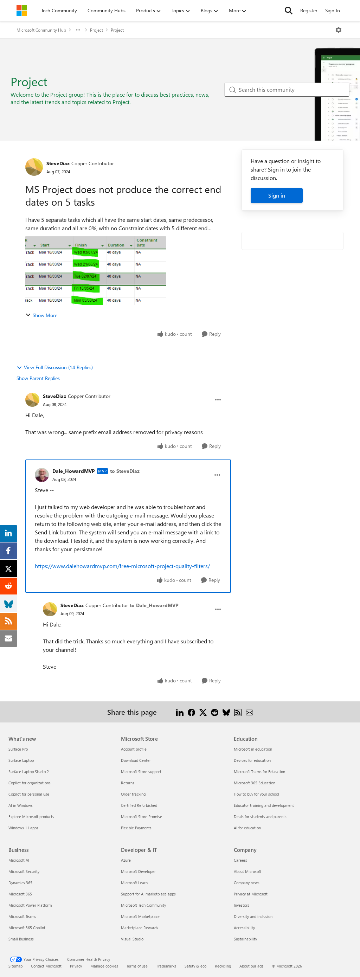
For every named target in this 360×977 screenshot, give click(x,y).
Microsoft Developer (138, 871)
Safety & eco (195, 966)
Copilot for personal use (28, 794)
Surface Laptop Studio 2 (28, 771)
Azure (126, 860)
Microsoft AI (18, 860)
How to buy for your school (256, 794)
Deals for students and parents (260, 816)
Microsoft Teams (22, 916)
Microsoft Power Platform (30, 905)
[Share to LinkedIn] (180, 711)
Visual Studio (132, 938)
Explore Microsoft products (31, 816)
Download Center (136, 760)
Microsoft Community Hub (41, 30)
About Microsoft (247, 871)
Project (96, 30)
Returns (127, 782)
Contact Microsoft (46, 966)
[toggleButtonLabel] (338, 30)
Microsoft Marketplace (140, 916)
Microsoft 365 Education (254, 782)
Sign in (276, 195)
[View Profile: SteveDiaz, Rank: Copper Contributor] (34, 167)
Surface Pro (18, 749)
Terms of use (137, 966)
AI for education (247, 827)
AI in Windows (20, 805)
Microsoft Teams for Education (259, 771)
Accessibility (244, 927)
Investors (241, 905)
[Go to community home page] (22, 10)
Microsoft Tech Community (143, 905)
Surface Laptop (21, 760)
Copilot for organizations (29, 782)
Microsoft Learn (134, 882)
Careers (240, 860)
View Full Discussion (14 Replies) (58, 367)
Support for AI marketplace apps (148, 893)
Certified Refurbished (139, 805)
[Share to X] (203, 711)
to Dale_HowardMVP (154, 605)
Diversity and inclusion (253, 916)
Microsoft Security (23, 871)
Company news (246, 882)
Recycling (223, 966)
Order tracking (133, 794)
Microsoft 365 (20, 893)
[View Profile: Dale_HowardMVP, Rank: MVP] (42, 475)
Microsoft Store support (141, 771)
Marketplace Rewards (139, 927)
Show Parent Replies (38, 378)
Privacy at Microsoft (251, 893)
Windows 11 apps (23, 827)
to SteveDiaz (125, 471)
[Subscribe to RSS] (238, 711)
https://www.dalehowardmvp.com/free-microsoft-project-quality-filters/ (122, 566)
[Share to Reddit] (214, 711)
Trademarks (166, 966)
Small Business (21, 938)
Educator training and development (264, 805)
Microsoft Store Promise (141, 816)
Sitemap (15, 966)
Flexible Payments (136, 827)
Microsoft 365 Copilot (26, 927)
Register (308, 10)
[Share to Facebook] (191, 711)
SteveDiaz (58, 163)
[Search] (288, 10)
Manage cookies (104, 966)
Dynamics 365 (20, 882)
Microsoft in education (253, 749)
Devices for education (252, 760)
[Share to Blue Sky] (226, 711)
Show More (45, 315)
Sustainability (245, 938)
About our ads (251, 966)
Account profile (134, 749)
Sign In (332, 10)
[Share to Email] (249, 711)
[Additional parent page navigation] (78, 30)
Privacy (76, 966)
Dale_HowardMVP (73, 471)
